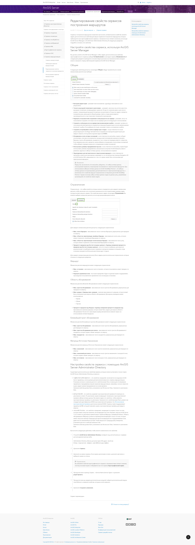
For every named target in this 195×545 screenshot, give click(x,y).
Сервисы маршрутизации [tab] (52, 56)
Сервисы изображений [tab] (52, 43)
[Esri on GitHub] (132, 524)
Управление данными (77, 11)
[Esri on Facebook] (129, 524)
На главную (47, 11)
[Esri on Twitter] (127, 524)
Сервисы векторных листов (51, 93)
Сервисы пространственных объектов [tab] (52, 25)
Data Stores (70, 2)
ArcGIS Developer (76, 532)
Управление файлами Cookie (84, 542)
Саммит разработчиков (105, 532)
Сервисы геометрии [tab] (51, 36)
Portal (58, 2)
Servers (64, 2)
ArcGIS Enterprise (49, 2)
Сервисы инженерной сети (51, 90)
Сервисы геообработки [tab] (52, 39)
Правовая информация (98, 542)
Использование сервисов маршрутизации (52, 75)
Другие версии (88, 30)
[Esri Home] (129, 519)
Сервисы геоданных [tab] (51, 33)
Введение (55, 11)
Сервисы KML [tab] (49, 46)
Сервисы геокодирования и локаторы (54, 29)
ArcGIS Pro (73, 525)
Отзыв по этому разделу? (121, 504)
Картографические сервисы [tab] (53, 50)
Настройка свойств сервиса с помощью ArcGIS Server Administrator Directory (140, 33)
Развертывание (64, 11)
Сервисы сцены (48, 80)
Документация (47, 537)
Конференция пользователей (106, 530)
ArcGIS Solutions (75, 535)
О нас (99, 522)
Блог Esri (100, 527)
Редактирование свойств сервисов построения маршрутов (55, 70)
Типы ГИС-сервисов (49, 20)
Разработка (120, 11)
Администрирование (108, 11)
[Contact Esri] (135, 524)
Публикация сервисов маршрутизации (51, 64)
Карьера (100, 525)
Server (45, 527)
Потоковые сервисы (49, 83)
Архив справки (102, 30)
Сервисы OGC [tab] (49, 53)
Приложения (84, 2)
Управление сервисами (93, 11)
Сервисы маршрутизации (73, 14)
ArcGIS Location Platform (77, 530)
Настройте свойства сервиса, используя (140, 26)
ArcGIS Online (74, 522)
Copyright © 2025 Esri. (48, 542)
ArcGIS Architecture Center (78, 537)
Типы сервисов (61, 14)
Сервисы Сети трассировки (51, 86)
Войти (143, 2)
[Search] (138, 2)
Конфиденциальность (70, 542)
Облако (77, 2)
